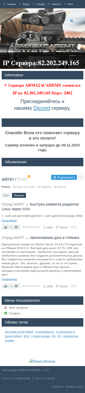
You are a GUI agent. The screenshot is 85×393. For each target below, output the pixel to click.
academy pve (70, 336)
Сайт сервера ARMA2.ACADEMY (21, 370)
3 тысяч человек (40, 336)
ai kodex (9, 340)
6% (54, 336)
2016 (26, 336)
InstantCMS (23, 378)
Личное (64, 227)
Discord (41, 108)
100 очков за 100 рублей (19, 331)
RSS (29, 176)
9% (59, 336)
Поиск (77, 20)
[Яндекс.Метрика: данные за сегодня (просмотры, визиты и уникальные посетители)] (42, 361)
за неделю (44, 186)
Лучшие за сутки (24, 186)
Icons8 (51, 378)
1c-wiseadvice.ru (65, 331)
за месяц (60, 186)
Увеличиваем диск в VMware (54, 238)
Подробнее (9, 220)
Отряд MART (13, 204)
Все (6, 195)
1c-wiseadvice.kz (44, 331)
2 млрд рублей (13, 336)
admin (8, 179)
